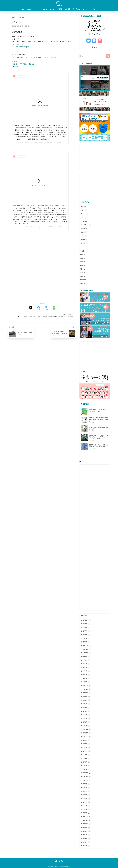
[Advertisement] (42, 249)
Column (84, 214)
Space (84, 239)
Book (84, 210)
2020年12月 (85, 816)
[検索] (108, 56)
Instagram (26, 47)
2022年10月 (85, 736)
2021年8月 (85, 787)
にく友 (30, 142)
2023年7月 (85, 704)
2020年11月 (85, 820)
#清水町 (82, 269)
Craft (83, 217)
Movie (84, 228)
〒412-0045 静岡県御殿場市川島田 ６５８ (24, 64)
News (84, 236)
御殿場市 (52, 317)
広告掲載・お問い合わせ (72, 9)
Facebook (19, 47)
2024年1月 (85, 682)
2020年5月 (85, 842)
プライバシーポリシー (90, 9)
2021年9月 (85, 784)
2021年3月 (85, 806)
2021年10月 (85, 780)
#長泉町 (82, 265)
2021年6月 (85, 795)
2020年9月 (85, 827)
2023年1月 (85, 726)
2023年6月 (85, 707)
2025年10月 (85, 620)
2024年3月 (85, 675)
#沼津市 (82, 258)
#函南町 (82, 272)
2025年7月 (85, 631)
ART (83, 206)
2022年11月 (85, 733)
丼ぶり (25, 317)
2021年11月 (85, 776)
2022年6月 (85, 751)
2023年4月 (85, 715)
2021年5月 (85, 798)
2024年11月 (85, 649)
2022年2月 (85, 766)
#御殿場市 (83, 280)
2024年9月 (85, 656)
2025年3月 (85, 642)
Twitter (88, 43)
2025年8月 (85, 627)
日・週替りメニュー (62, 317)
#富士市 (82, 255)
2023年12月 (85, 685)
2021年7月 (85, 791)
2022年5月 (85, 755)
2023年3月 (85, 718)
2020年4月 (85, 846)
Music (83, 232)
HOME (60, 861)
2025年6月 (85, 635)
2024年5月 (85, 667)
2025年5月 (85, 638)
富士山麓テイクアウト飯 (41, 317)
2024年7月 (85, 664)
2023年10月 (85, 693)
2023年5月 (85, 711)
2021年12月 (85, 773)
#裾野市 (82, 276)
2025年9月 (85, 624)
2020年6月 (85, 838)
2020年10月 (85, 824)
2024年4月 (85, 671)
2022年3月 (85, 762)
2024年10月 (85, 653)
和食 (31, 317)
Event (84, 221)
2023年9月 (85, 696)
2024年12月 (85, 645)
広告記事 (59, 9)
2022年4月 (85, 758)
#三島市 (82, 262)
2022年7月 (85, 747)
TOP (22, 9)
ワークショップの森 (40, 9)
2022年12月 (85, 729)
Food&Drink (69, 314)
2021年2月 (85, 809)
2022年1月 (85, 769)
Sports (84, 243)
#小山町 (82, 283)
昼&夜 (71, 317)
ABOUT (29, 9)
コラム (52, 9)
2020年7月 (85, 835)
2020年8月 (85, 831)
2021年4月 (85, 802)
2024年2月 (85, 678)
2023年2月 (85, 722)
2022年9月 (85, 740)
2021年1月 (85, 813)
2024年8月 (85, 660)
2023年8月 (85, 700)
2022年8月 (85, 744)
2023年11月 (85, 689)
